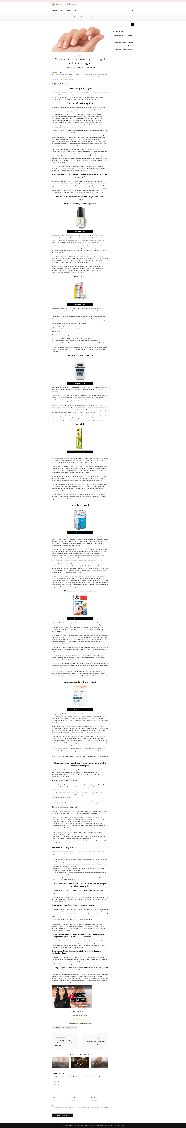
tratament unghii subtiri (71, 1027)
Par (75, 10)
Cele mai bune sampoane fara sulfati (124, 42)
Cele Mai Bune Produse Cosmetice (80, 1125)
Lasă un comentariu (90, 67)
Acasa (55, 10)
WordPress (121, 1125)
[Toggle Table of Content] (65, 83)
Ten (62, 10)
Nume (54, 1097)
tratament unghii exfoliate (58, 1027)
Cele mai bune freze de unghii (122, 45)
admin (68, 67)
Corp (68, 10)
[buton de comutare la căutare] (132, 10)
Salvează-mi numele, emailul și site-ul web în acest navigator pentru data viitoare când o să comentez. (80, 1109)
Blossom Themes (108, 1125)
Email (73, 1097)
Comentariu (55, 1081)
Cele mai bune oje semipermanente (123, 35)
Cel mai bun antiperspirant (60, 1065)
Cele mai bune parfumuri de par (122, 38)
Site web (93, 1097)
